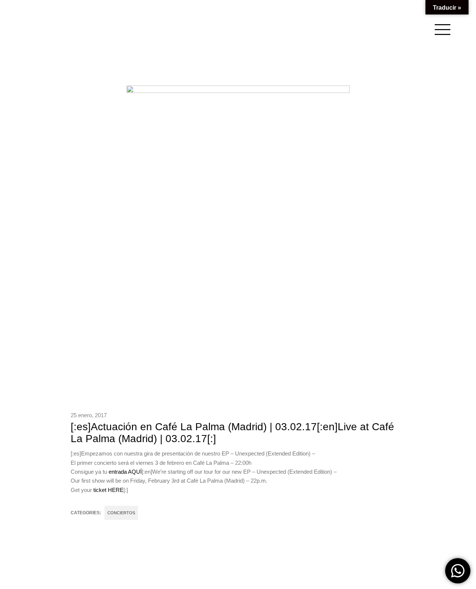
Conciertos (121, 513)
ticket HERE (108, 490)
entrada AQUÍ (125, 472)
